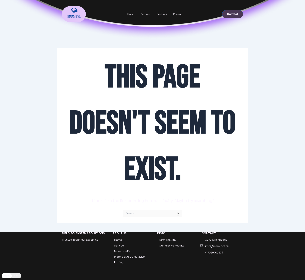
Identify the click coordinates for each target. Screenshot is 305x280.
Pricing (177, 14)
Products (162, 14)
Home (130, 14)
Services (145, 14)
